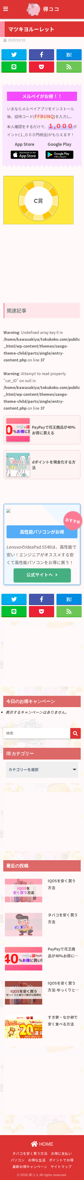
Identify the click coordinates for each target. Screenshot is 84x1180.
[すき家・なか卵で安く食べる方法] (23, 1027)
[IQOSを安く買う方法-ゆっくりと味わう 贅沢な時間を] (23, 992)
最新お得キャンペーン (29, 1166)
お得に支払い (61, 1153)
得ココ (51, 9)
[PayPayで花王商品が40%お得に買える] (23, 958)
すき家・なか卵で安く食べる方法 (63, 1020)
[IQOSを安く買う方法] (23, 890)
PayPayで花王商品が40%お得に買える (63, 952)
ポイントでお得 (61, 1159)
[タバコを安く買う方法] (23, 924)
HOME (45, 1144)
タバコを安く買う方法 (63, 918)
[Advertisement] (42, 259)
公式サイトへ (39, 574)
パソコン (17, 1159)
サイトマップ (61, 1166)
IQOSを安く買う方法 (62, 884)
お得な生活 (37, 1159)
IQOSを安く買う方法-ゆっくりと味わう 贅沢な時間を (63, 986)
